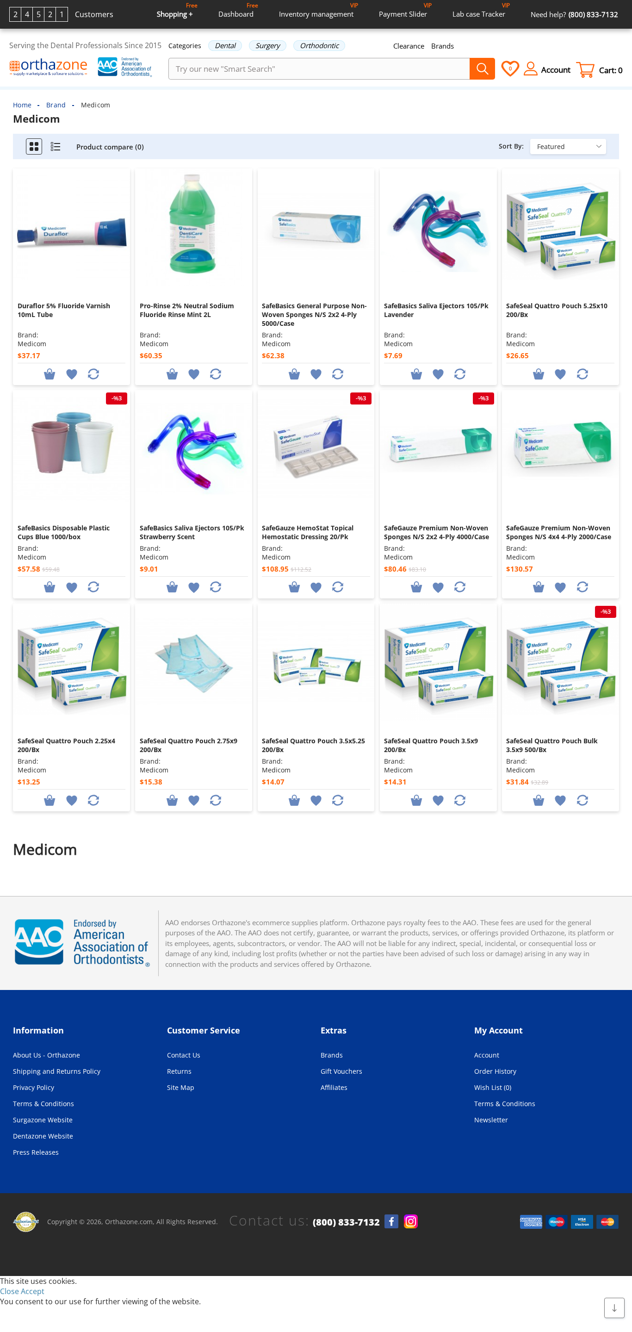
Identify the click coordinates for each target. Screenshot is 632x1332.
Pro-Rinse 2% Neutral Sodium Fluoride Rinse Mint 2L (187, 310)
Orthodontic (319, 45)
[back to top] (614, 1308)
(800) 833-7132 (346, 1222)
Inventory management (318, 10)
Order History (495, 1071)
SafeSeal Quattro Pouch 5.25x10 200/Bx (556, 310)
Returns (179, 1071)
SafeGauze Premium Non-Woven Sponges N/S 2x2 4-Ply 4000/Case (436, 532)
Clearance (408, 45)
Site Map (180, 1087)
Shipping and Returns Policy (56, 1071)
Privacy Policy (33, 1087)
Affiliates (334, 1087)
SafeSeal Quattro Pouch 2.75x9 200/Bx (188, 745)
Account (486, 1055)
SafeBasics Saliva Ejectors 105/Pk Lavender (436, 310)
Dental (225, 45)
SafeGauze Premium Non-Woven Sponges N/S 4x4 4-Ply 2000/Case (558, 532)
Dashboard (238, 10)
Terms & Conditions (43, 1103)
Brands (442, 45)
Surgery (267, 45)
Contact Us (183, 1055)
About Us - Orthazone (46, 1055)
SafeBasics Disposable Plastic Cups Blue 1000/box (64, 532)
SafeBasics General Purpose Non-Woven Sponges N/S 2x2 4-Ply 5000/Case (314, 314)
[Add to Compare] (93, 373)
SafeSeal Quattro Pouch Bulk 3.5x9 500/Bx (552, 745)
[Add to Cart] (49, 373)
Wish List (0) (492, 1087)
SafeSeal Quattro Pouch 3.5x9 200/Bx (431, 745)
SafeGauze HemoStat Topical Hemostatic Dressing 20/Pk (307, 532)
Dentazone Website (43, 1136)
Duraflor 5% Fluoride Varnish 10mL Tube (64, 310)
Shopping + (177, 10)
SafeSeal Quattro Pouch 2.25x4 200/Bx (66, 745)
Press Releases (36, 1152)
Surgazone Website (43, 1119)
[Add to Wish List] (71, 373)
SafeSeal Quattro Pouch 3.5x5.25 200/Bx (313, 745)
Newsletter (491, 1119)
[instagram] (411, 1221)
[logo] (48, 68)
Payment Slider (405, 10)
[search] (482, 69)
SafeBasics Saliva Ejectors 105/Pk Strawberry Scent (192, 532)
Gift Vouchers (341, 1071)
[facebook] (391, 1221)
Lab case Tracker (481, 10)
